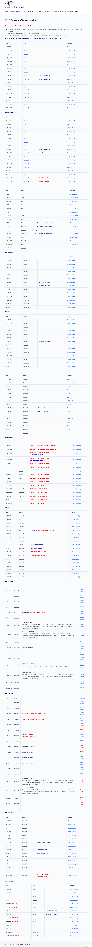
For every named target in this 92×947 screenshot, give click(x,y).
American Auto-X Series (15, 7)
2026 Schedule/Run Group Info (17, 11)
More (76, 11)
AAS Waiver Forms (69, 11)
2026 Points (40, 11)
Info (6, 11)
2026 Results (31, 11)
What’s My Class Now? (57, 11)
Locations (47, 11)
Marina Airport (72, 820)
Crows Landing (71, 47)
